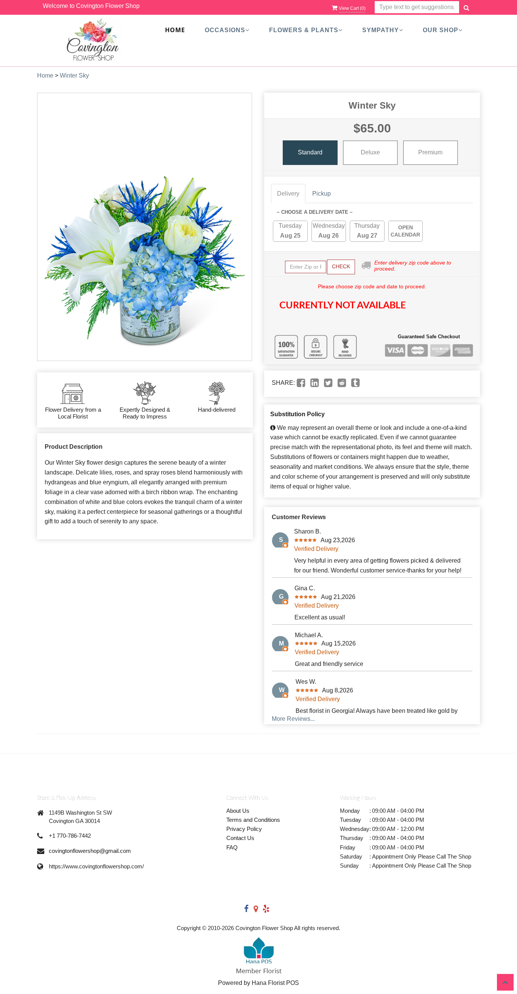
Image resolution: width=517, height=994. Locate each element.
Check (341, 266)
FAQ (232, 847)
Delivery (288, 193)
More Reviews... (293, 719)
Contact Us (240, 838)
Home (175, 30)
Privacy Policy (244, 829)
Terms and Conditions (253, 820)
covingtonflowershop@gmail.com (90, 851)
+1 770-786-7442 (70, 835)
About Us (237, 810)
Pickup (321, 193)
